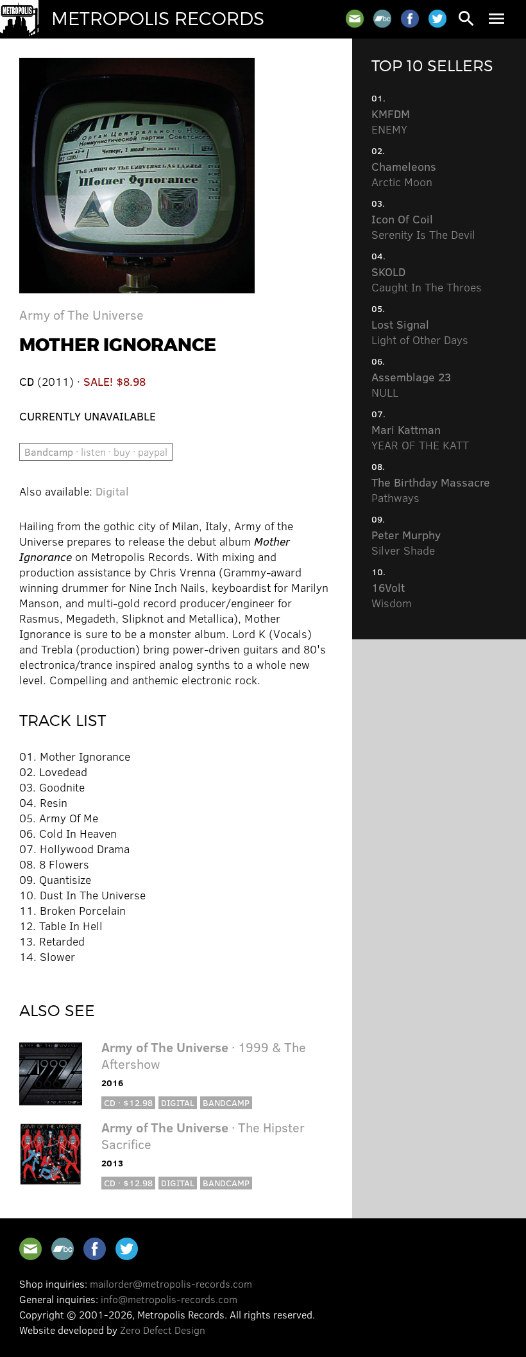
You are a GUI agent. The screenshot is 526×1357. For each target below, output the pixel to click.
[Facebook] (410, 19)
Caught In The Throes (426, 279)
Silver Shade (406, 542)
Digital (112, 491)
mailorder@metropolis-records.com (171, 1283)
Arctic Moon (403, 174)
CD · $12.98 (128, 1102)
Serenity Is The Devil (423, 226)
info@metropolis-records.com (169, 1299)
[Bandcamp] (382, 19)
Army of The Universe (81, 314)
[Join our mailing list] (355, 19)
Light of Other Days (419, 331)
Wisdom (391, 595)
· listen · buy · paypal (95, 451)
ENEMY (390, 121)
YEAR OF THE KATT (420, 437)
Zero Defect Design (162, 1329)
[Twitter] (437, 19)
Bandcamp (226, 1102)
